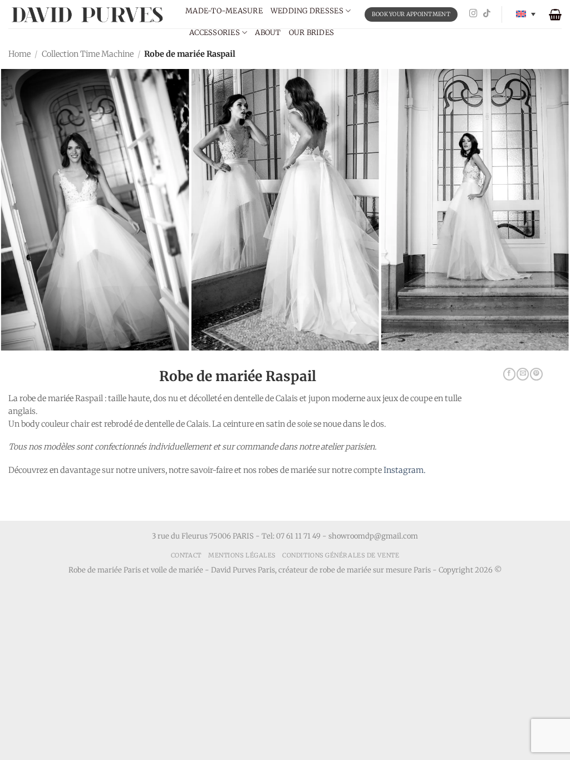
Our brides (312, 32)
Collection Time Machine (88, 54)
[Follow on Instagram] (473, 13)
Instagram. (404, 470)
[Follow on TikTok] (487, 13)
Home (19, 54)
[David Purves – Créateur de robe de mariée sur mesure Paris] (88, 14)
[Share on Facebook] (509, 374)
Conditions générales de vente (340, 555)
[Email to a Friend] (523, 374)
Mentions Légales (242, 555)
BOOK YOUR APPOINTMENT (411, 14)
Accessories (214, 32)
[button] (555, 14)
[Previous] (26, 189)
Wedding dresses (307, 11)
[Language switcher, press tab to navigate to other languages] (525, 14)
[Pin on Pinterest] (536, 374)
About (268, 32)
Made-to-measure (224, 11)
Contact (186, 555)
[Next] (544, 189)
